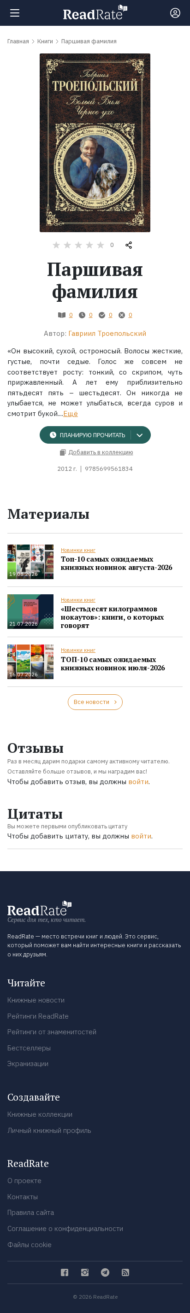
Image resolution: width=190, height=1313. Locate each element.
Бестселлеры (29, 1047)
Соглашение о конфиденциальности (65, 1228)
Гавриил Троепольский (107, 333)
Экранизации (27, 1063)
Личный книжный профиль (49, 1130)
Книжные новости (36, 1000)
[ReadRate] (95, 12)
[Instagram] (84, 1272)
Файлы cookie (29, 1244)
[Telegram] (105, 1272)
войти (138, 781)
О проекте (24, 1180)
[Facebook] (64, 1272)
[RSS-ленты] (125, 1272)
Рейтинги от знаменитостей (51, 1031)
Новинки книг (78, 550)
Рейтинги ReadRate (38, 1016)
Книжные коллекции (39, 1114)
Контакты (22, 1196)
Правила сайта (30, 1212)
